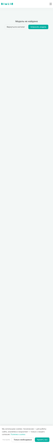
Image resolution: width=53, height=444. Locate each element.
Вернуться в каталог (16, 27)
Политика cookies (18, 434)
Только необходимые (23, 440)
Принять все (42, 440)
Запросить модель (38, 27)
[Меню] (50, 4)
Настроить (6, 440)
